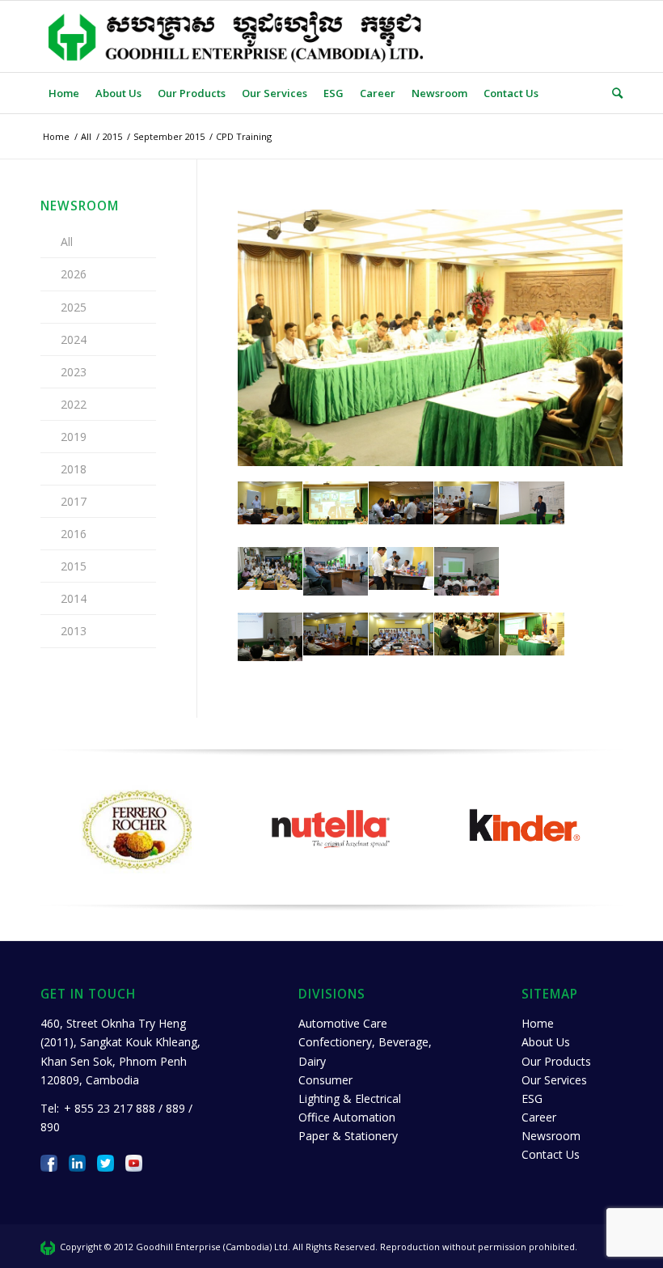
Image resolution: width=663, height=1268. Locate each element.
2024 (74, 339)
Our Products (556, 1061)
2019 (74, 436)
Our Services (554, 1080)
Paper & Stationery (348, 1135)
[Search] (613, 93)
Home (538, 1023)
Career (539, 1117)
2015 (74, 566)
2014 (74, 598)
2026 (74, 274)
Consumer (325, 1080)
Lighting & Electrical (349, 1098)
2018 (74, 469)
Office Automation (346, 1117)
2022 (74, 404)
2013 (74, 630)
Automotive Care (342, 1023)
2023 (74, 372)
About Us (546, 1042)
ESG (532, 1098)
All (67, 241)
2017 (74, 501)
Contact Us (551, 1154)
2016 (74, 533)
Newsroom (551, 1135)
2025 (74, 307)
